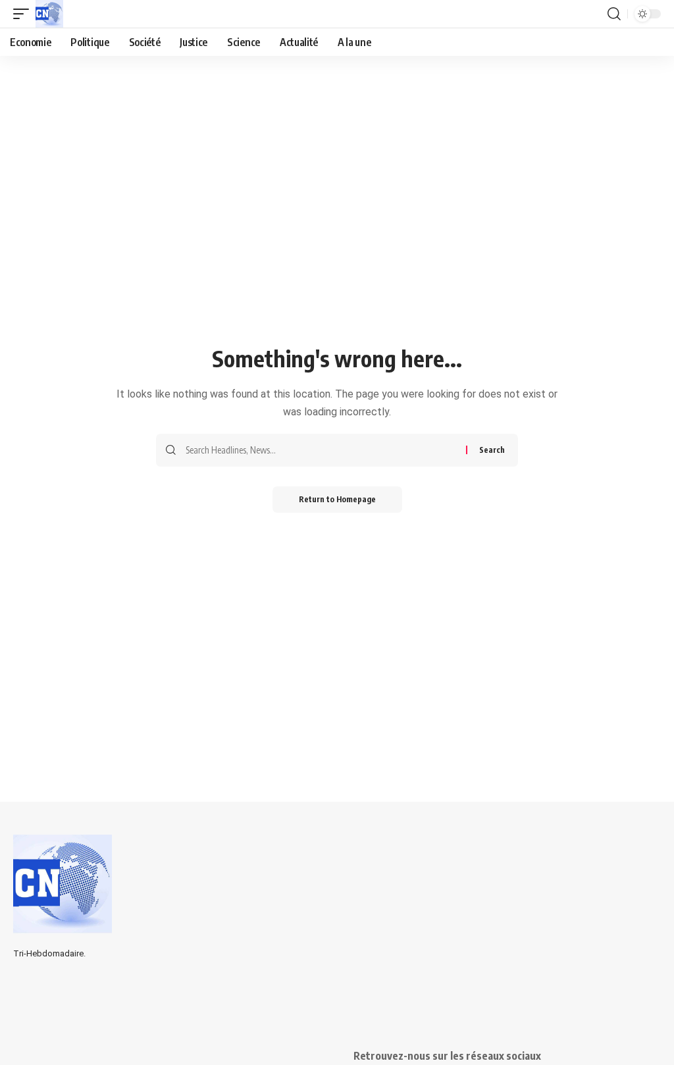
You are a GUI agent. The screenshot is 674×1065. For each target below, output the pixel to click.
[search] (614, 14)
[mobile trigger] (24, 14)
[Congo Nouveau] (49, 14)
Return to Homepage (337, 499)
